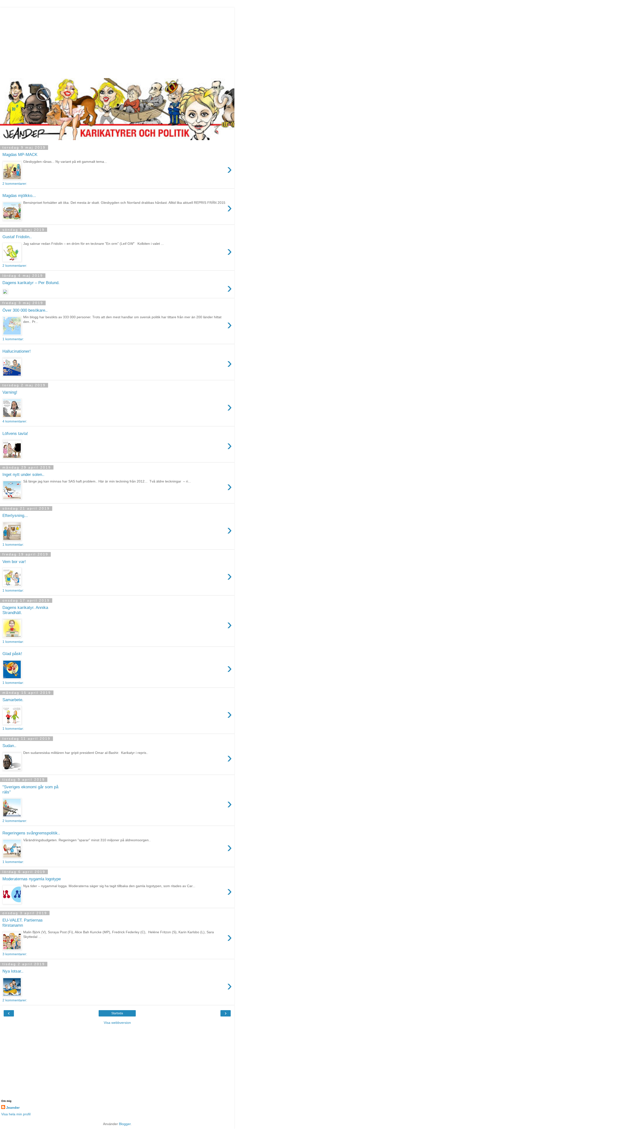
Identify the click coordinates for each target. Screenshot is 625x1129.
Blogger (125, 1124)
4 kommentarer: (14, 421)
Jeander (13, 1107)
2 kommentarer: (14, 183)
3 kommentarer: (14, 954)
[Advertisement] (117, 41)
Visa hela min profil (16, 1114)
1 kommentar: (13, 339)
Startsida (117, 1013)
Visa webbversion (117, 1023)
